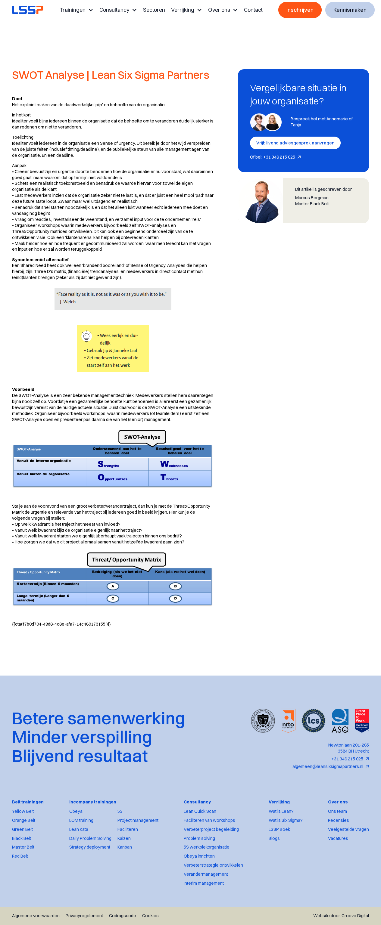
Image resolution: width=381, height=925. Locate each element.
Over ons (219, 9)
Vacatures (338, 838)
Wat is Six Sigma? (286, 820)
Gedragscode (122, 915)
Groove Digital (355, 915)
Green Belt (22, 829)
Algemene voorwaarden (36, 915)
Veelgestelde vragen (348, 829)
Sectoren (154, 9)
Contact (253, 9)
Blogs (274, 838)
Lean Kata (78, 829)
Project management (137, 820)
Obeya (76, 811)
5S (120, 811)
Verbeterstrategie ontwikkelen (213, 865)
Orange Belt (23, 820)
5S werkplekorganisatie (207, 847)
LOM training (81, 820)
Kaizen (124, 838)
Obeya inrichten (199, 856)
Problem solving (199, 838)
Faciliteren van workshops (209, 820)
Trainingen (73, 9)
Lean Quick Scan (200, 811)
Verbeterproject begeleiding (211, 829)
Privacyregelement (84, 915)
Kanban (124, 847)
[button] (76, 10)
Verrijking (182, 9)
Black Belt (21, 838)
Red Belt (20, 856)
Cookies (150, 915)
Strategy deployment (89, 847)
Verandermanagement (206, 874)
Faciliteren (127, 829)
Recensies (338, 820)
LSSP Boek (279, 829)
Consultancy (114, 9)
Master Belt (23, 847)
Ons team (337, 811)
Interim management (204, 883)
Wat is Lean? (281, 811)
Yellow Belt (23, 811)
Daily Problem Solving (90, 838)
